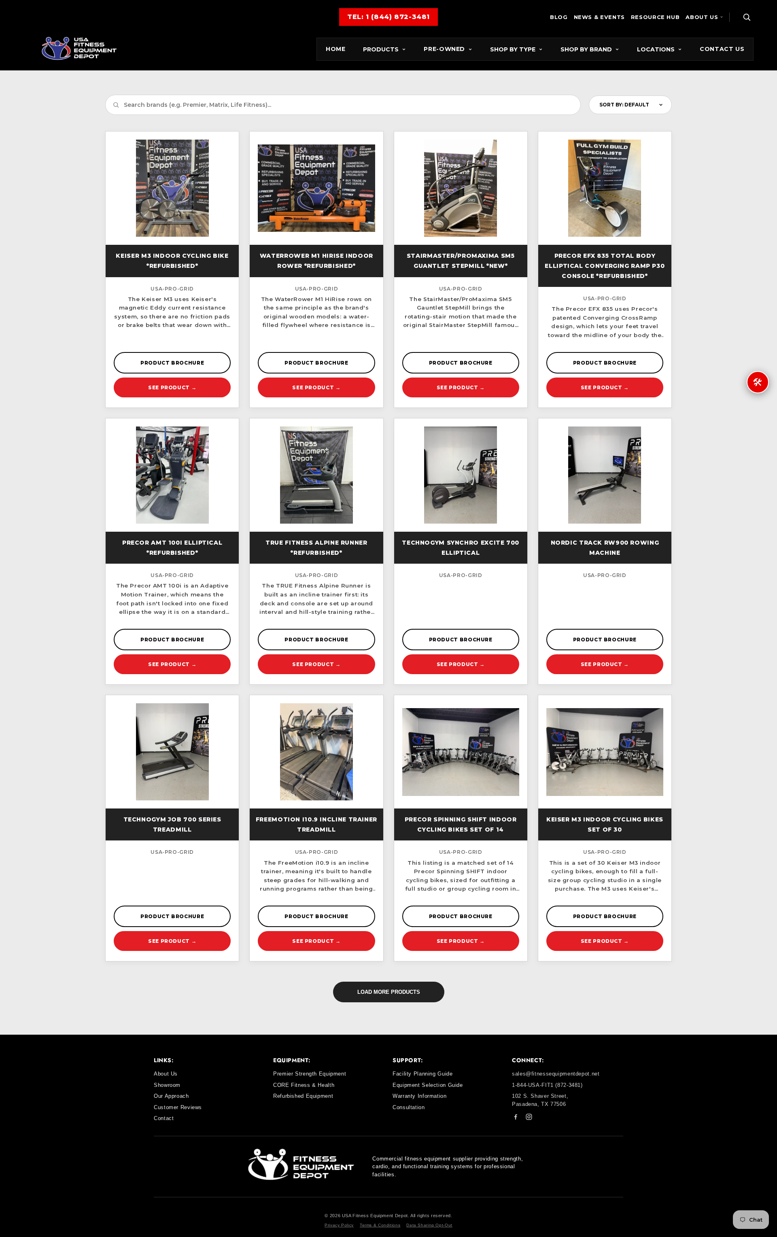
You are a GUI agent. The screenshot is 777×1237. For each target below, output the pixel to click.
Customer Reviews (178, 1107)
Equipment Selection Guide (428, 1085)
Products (381, 49)
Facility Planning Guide (423, 1074)
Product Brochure (172, 363)
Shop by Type (512, 49)
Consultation (409, 1107)
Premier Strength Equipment (309, 1074)
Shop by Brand (586, 49)
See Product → (172, 387)
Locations (656, 49)
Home (336, 49)
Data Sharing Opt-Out (429, 1225)
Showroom (167, 1085)
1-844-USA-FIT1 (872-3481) (547, 1085)
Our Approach (171, 1096)
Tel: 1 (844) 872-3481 (388, 17)
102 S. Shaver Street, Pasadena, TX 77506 (540, 1100)
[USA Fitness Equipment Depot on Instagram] (529, 1118)
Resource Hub (655, 17)
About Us (702, 17)
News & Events (599, 17)
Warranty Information (420, 1096)
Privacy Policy (339, 1225)
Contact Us (722, 49)
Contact (164, 1118)
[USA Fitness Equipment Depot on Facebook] (515, 1118)
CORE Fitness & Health (303, 1085)
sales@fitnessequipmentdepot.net (556, 1074)
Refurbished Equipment (303, 1096)
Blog (559, 17)
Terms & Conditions (380, 1225)
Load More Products (388, 992)
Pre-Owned (444, 49)
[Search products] (747, 17)
